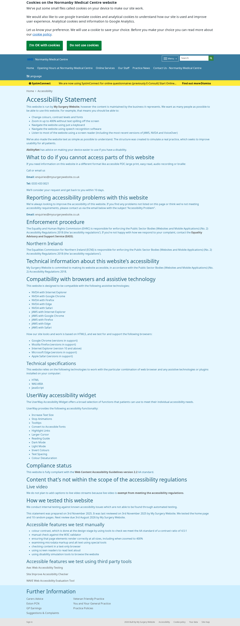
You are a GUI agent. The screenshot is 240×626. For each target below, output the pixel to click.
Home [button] (30, 68)
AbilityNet (33, 149)
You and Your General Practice (92, 603)
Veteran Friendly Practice (88, 598)
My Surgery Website (66, 106)
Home (30, 91)
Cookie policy (179, 622)
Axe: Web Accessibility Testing (44, 567)
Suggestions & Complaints (42, 613)
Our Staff (123, 68)
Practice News (141, 68)
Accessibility (164, 622)
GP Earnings (34, 608)
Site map (206, 622)
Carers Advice (34, 598)
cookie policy (41, 34)
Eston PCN (32, 603)
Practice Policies (83, 608)
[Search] (211, 58)
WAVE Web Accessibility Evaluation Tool (50, 580)
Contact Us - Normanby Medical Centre (177, 68)
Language (35, 76)
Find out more (191, 83)
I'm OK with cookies (44, 45)
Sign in (29, 622)
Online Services (105, 68)
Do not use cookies (84, 45)
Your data (193, 622)
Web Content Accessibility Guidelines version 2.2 (106, 472)
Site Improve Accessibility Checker (47, 574)
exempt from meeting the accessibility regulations (150, 493)
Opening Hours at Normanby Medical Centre (65, 68)
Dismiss (206, 83)
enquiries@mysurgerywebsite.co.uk (57, 177)
